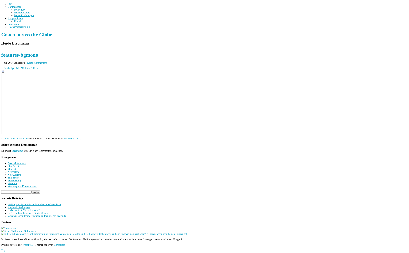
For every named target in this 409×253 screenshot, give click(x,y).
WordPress (28, 244)
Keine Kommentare (37, 62)
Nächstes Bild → (29, 68)
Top (3, 250)
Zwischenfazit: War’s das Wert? (24, 210)
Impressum (13, 24)
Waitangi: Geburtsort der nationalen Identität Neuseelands (37, 216)
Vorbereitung (14, 180)
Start (10, 4)
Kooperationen (15, 18)
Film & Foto (14, 166)
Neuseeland (13, 172)
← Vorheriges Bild (10, 68)
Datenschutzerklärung (19, 27)
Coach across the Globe (26, 34)
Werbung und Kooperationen (22, 186)
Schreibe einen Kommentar (15, 138)
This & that (13, 177)
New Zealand (14, 174)
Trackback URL (72, 138)
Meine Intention (22, 12)
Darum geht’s (14, 6)
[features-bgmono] (65, 133)
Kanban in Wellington (19, 207)
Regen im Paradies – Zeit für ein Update (28, 213)
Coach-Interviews (17, 163)
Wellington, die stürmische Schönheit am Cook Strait (34, 204)
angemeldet (17, 150)
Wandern (12, 183)
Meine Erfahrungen (24, 15)
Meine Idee (19, 9)
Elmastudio (59, 244)
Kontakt (18, 21)
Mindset (12, 169)
